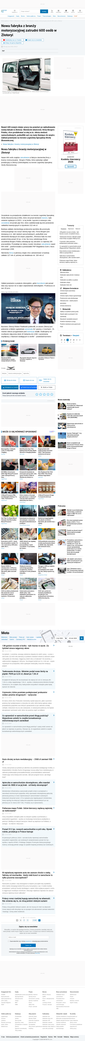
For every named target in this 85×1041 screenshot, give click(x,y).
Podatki (3, 994)
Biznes (23, 16)
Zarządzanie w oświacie (21, 1024)
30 (80, 340)
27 (70, 340)
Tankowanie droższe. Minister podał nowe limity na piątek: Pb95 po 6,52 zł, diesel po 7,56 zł (70, 237)
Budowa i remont (74, 1000)
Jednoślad (4, 639)
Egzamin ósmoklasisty (21, 1028)
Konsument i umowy (34, 998)
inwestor (45, 218)
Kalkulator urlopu (65, 282)
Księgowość (11, 16)
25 (64, 340)
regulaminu (28, 941)
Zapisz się (28, 945)
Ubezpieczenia (19, 998)
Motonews (17, 21)
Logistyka (39, 637)
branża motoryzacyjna (14, 373)
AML (57, 1008)
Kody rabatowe (74, 1020)
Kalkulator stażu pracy (48, 1024)
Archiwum (72, 1018)
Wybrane (78, 228)
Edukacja (69, 16)
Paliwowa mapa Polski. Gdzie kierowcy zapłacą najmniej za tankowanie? (68, 261)
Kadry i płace (4, 1024)
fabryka (4, 373)
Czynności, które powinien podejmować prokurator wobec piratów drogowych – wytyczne (69, 242)
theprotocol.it (73, 1026)
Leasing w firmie (46, 1002)
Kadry (17, 16)
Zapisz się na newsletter (47, 380)
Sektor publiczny (31, 16)
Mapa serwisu (74, 1037)
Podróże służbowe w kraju (68, 321)
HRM (16, 1004)
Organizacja (4, 1016)
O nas (3, 1037)
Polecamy (61, 506)
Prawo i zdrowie (33, 1006)
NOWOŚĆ (70, 157)
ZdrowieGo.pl (73, 1016)
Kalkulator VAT (46, 1020)
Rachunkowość (5, 996)
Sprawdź (70, 166)
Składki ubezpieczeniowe (62, 1020)
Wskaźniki (66, 309)
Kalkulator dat (46, 1016)
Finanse (72, 998)
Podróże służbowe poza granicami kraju (70, 325)
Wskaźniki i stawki (61, 1014)
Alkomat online (64, 272)
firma (11, 253)
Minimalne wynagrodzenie (63, 1018)
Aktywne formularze (70, 288)
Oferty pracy (73, 1028)
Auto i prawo (30, 637)
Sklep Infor (31, 1004)
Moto (54, 16)
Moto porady (13, 637)
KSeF (75, 16)
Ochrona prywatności (12, 1037)
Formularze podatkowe (76, 1024)
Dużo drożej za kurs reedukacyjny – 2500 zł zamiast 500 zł (70, 251)
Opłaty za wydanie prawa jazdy (69, 311)
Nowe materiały (64, 399)
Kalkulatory (67, 270)
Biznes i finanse (46, 994)
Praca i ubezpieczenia (48, 998)
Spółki (44, 996)
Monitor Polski (32, 1018)
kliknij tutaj (37, 953)
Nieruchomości (61, 16)
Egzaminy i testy (19, 1022)
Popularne (63, 228)
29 (76, 340)
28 (73, 340)
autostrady (29, 329)
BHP (16, 1002)
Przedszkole (18, 1016)
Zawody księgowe (6, 1002)
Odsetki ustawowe (61, 1024)
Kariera (50, 1037)
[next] (39, 920)
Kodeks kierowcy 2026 (70, 160)
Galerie (12, 639)
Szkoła (17, 1018)
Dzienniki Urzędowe (34, 1020)
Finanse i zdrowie (47, 1004)
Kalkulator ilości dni (66, 285)
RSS (55, 1037)
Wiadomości (73, 994)
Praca (30, 1002)
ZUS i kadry (4, 1000)
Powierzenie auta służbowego (69, 298)
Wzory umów (73, 1022)
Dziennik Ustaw (33, 1016)
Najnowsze (71, 228)
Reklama (66, 1037)
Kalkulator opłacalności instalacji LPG (69, 276)
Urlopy (16, 1000)
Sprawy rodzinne (33, 994)
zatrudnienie (24, 157)
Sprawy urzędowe (33, 1000)
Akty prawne (32, 1014)
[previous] (17, 920)
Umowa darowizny (65, 305)
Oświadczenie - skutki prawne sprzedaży (69, 302)
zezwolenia (5, 223)
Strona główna (5, 21)
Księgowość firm (6, 992)
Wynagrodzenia (19, 996)
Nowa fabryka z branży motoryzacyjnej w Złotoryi (21, 144)
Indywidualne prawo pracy (22, 994)
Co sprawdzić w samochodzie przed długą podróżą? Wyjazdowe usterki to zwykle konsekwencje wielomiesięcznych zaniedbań (70, 247)
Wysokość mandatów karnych (69, 319)
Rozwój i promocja (6, 1022)
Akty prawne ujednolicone (35, 1026)
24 (61, 340)
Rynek (23, 21)
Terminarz (67, 335)
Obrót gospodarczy (6, 998)
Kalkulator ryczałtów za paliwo (69, 280)
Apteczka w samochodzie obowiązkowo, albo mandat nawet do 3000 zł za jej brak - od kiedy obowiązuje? (70, 256)
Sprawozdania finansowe (62, 1006)
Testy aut (21, 637)
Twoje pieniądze (47, 16)
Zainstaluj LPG (20, 639)
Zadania (3, 1020)
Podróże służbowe (61, 1022)
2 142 (34, 920)
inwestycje (31, 331)
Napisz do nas (30, 380)
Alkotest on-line (31, 639)
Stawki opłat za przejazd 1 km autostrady (69, 315)
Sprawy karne (32, 996)
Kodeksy (31, 1028)
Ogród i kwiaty (73, 1002)
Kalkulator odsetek (47, 1022)
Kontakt (60, 1037)
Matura (17, 1026)
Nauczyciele (18, 1020)
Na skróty (73, 1014)
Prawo (39, 16)
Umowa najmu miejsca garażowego (70, 295)
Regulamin (44, 1037)
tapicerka (26, 373)
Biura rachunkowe (61, 992)
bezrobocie (41, 283)
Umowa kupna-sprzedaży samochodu (67, 292)
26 (67, 340)
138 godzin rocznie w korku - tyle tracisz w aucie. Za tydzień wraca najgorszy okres (69, 233)
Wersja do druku (11, 380)
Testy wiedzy (18, 1030)
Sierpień (76, 335)
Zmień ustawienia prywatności (29, 1037)
